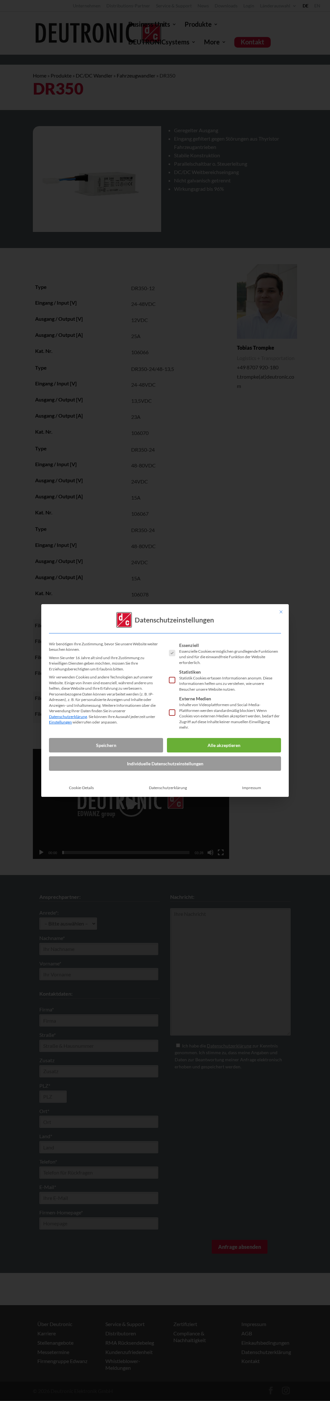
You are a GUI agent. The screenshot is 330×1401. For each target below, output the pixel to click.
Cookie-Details (81, 787)
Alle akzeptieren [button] (224, 745)
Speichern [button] (106, 745)
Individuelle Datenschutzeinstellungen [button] (165, 763)
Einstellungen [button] (60, 722)
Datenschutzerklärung (68, 716)
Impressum (251, 787)
